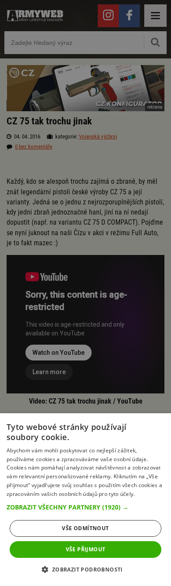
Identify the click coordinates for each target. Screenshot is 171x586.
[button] (85, 507)
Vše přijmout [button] (86, 549)
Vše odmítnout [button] (85, 528)
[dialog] (85, 499)
